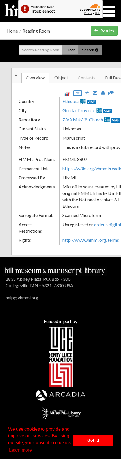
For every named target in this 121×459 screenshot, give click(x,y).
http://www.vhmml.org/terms (90, 240)
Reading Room (36, 30)
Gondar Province (78, 110)
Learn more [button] (20, 450)
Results (107, 30)
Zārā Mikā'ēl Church (82, 119)
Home (12, 30)
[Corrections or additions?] (111, 92)
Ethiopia (70, 101)
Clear (70, 49)
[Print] (103, 92)
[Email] (95, 92)
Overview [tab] (35, 77)
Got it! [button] (93, 440)
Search (88, 49)
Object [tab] (61, 77)
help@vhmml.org (22, 297)
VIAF (91, 102)
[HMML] (55, 270)
